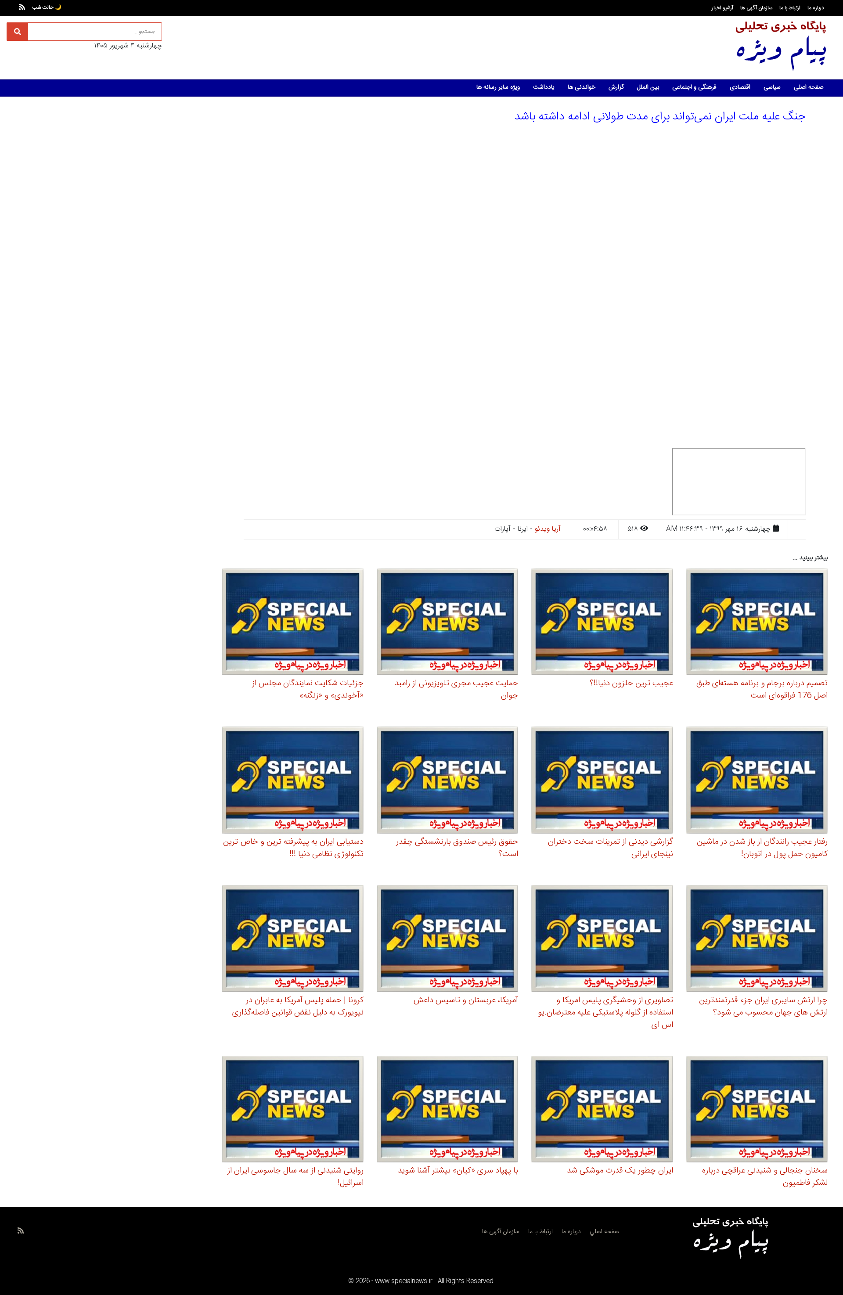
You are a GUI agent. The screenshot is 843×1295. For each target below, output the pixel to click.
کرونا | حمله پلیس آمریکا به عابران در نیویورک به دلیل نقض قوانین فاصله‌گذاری (298, 1006)
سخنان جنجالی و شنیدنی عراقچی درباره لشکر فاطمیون (765, 1177)
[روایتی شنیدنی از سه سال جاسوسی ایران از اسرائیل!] (293, 1110)
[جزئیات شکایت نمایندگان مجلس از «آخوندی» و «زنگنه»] (293, 623)
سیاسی (772, 87)
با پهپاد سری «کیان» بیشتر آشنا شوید (458, 1170)
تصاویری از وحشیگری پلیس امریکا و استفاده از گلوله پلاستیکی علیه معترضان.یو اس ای (605, 1013)
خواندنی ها (581, 87)
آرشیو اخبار (722, 8)
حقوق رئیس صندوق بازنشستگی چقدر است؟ (457, 848)
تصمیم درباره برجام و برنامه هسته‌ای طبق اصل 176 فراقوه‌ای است (762, 689)
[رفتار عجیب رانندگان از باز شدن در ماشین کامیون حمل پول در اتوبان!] (757, 782)
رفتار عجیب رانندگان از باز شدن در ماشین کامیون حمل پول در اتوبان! (762, 848)
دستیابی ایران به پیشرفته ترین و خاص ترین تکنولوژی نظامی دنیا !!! (293, 848)
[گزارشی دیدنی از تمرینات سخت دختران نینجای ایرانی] (602, 782)
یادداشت (544, 87)
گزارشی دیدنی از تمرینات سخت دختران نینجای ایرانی (610, 848)
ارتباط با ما (789, 8)
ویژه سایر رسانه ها (498, 87)
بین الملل (648, 87)
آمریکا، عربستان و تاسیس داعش (466, 1000)
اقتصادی (740, 87)
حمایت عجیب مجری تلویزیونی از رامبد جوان (456, 689)
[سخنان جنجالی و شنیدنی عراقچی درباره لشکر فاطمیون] (757, 1110)
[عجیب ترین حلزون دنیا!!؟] (602, 623)
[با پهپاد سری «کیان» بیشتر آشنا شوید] (448, 1110)
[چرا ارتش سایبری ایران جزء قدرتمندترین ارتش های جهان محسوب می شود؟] (757, 940)
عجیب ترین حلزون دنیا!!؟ (631, 683)
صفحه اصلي (604, 1232)
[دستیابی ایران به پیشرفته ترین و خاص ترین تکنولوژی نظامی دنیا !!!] (293, 782)
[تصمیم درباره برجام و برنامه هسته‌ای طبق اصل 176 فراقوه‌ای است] (757, 623)
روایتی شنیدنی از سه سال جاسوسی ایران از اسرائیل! (295, 1177)
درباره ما (815, 8)
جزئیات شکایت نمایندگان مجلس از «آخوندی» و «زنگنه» (308, 689)
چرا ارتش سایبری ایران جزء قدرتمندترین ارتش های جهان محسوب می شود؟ (763, 1006)
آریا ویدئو (548, 529)
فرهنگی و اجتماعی (694, 87)
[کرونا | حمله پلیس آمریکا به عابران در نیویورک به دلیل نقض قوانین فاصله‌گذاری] (293, 940)
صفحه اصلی (808, 87)
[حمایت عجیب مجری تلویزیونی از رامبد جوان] (448, 623)
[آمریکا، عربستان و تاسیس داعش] (448, 940)
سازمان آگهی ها (756, 8)
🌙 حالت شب (46, 7)
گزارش (616, 87)
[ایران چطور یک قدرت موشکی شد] (602, 1110)
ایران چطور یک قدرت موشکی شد (620, 1170)
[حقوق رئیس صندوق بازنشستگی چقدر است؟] (448, 782)
